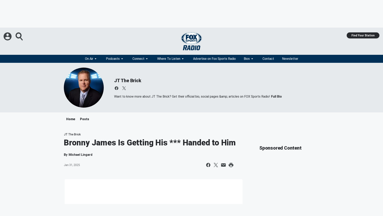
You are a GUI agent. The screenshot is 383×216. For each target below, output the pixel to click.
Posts (84, 119)
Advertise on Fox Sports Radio (214, 59)
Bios (247, 59)
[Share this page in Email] (223, 165)
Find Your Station (363, 35)
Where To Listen (168, 59)
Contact (268, 59)
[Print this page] (231, 165)
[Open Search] (20, 36)
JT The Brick (127, 80)
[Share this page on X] (216, 165)
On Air (89, 59)
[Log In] (8, 36)
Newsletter (290, 59)
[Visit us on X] (124, 88)
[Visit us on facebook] (116, 88)
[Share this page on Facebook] (208, 165)
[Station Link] (191, 41)
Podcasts (113, 59)
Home (70, 119)
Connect (138, 59)
